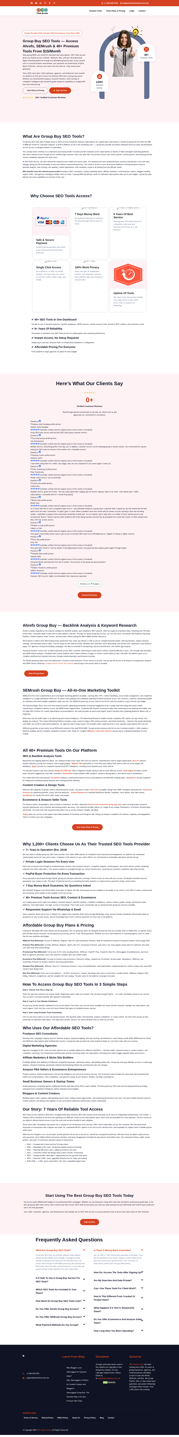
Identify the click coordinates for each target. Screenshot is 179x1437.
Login (131, 11)
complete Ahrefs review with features (59, 663)
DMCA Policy (62, 1418)
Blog (102, 1418)
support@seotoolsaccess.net (109, 1378)
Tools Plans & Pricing (115, 11)
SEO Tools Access (136, 1364)
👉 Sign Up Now (60, 90)
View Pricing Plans (36, 673)
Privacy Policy (90, 1418)
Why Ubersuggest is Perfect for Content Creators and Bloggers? (77, 1384)
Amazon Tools (95, 11)
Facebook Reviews (89, 595)
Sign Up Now (89, 1222)
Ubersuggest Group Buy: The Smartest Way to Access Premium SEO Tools (78, 1397)
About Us (76, 1418)
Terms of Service (31, 1418)
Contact (141, 11)
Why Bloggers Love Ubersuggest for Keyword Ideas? (76, 1372)
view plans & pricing (35, 90)
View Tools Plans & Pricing (87, 827)
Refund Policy (47, 1418)
